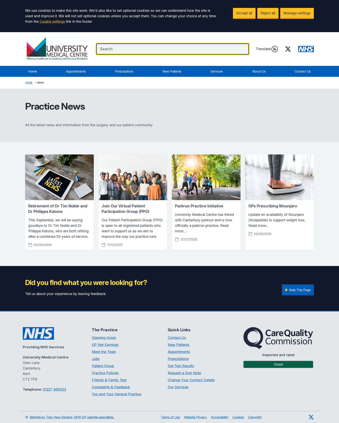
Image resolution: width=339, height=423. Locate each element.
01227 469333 (54, 389)
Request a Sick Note (184, 373)
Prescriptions (124, 71)
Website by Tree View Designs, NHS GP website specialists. (72, 417)
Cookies (238, 417)
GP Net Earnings (105, 345)
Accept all (244, 13)
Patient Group (103, 366)
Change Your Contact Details (191, 380)
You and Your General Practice (116, 394)
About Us (259, 71)
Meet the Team (104, 352)
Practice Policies (105, 373)
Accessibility (220, 417)
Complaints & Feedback (111, 387)
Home (32, 71)
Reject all (268, 13)
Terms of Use (170, 417)
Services (217, 71)
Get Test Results (181, 366)
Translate (263, 49)
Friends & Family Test (109, 380)
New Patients (171, 71)
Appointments (76, 71)
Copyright (255, 417)
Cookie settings (52, 21)
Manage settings (297, 13)
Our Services (178, 387)
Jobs (96, 359)
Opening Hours (104, 338)
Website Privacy (195, 417)
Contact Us (303, 71)
